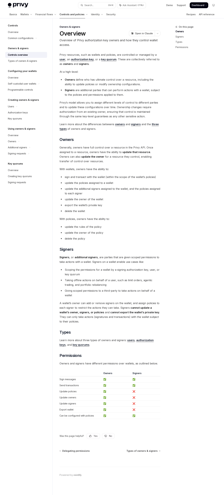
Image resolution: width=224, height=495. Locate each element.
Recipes (191, 14)
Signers (179, 36)
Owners (179, 31)
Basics (13, 14)
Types (178, 41)
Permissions (181, 47)
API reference (206, 14)
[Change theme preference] (213, 5)
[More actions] (157, 33)
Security (111, 14)
